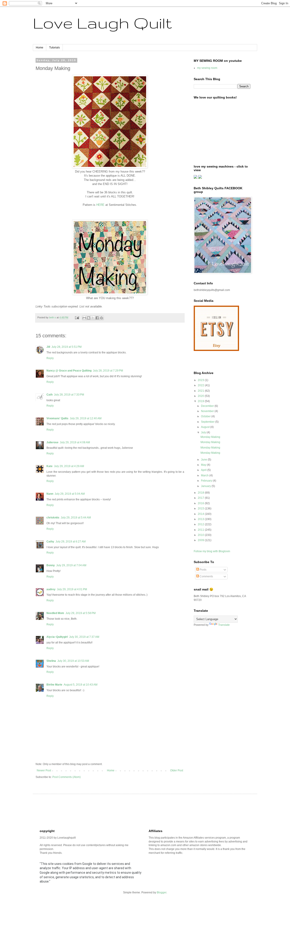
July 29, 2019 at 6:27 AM (71, 541)
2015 (201, 508)
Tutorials (54, 47)
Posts (202, 569)
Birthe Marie (54, 684)
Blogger (161, 892)
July (204, 432)
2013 (201, 519)
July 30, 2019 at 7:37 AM (84, 636)
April (204, 470)
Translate (224, 624)
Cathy (50, 541)
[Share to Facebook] (97, 318)
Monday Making (210, 437)
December (208, 406)
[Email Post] (77, 317)
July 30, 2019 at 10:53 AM (73, 660)
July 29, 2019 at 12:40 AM (86, 418)
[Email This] (84, 318)
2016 (201, 503)
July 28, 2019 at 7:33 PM (69, 394)
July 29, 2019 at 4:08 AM (75, 442)
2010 (201, 535)
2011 (201, 529)
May (204, 464)
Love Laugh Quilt (102, 22)
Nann (49, 493)
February (207, 480)
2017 (201, 497)
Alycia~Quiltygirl (57, 636)
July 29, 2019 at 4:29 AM (69, 466)
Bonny (50, 565)
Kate (49, 466)
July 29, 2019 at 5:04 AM (70, 493)
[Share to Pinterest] (101, 318)
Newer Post (44, 770)
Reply (50, 358)
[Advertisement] (122, 811)
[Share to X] (93, 318)
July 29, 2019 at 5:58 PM (80, 613)
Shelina (51, 660)
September (208, 421)
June (204, 459)
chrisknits (52, 517)
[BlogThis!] (88, 318)
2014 (201, 514)
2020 (201, 396)
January (206, 486)
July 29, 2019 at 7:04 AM (71, 565)
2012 (201, 524)
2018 (201, 492)
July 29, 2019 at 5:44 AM (76, 517)
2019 (201, 401)
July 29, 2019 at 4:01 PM (72, 589)
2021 (201, 390)
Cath (49, 394)
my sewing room (207, 68)
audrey (51, 589)
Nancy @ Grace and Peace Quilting (69, 370)
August (205, 427)
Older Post (176, 770)
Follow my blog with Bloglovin (212, 551)
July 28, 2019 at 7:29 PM (108, 370)
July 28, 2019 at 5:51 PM (66, 346)
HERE (100, 204)
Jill (48, 346)
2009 (201, 540)
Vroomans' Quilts (57, 418)
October (206, 416)
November (208, 411)
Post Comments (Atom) (66, 777)
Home (39, 47)
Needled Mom (55, 613)
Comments (206, 576)
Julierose (52, 442)
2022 (201, 385)
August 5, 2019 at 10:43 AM (80, 684)
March (205, 475)
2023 (201, 380)
